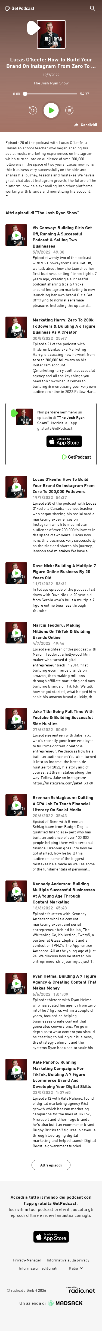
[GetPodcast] (19, 8)
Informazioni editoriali (38, 1268)
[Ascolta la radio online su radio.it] (80, 1289)
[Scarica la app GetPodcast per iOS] (64, 441)
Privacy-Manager (27, 1260)
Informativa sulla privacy (68, 1260)
